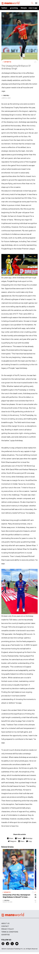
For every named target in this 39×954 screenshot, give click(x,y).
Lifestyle (24, 8)
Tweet (19, 838)
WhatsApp (28, 838)
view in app (32, 8)
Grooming (14, 8)
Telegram (13, 841)
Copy (30, 841)
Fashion (4, 8)
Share (11, 838)
